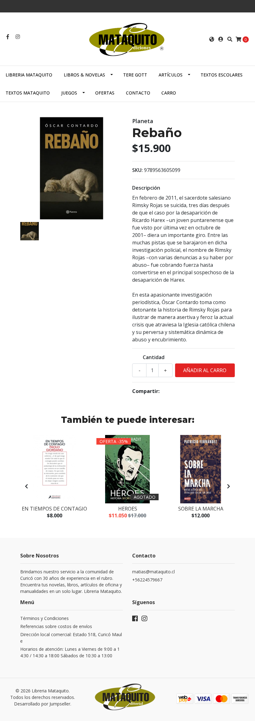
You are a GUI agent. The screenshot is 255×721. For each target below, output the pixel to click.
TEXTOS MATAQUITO (28, 93)
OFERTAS (104, 93)
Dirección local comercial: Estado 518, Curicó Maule (71, 637)
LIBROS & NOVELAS (84, 75)
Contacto (138, 93)
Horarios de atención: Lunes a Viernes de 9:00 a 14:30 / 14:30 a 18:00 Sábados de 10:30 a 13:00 (70, 652)
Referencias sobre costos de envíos (56, 626)
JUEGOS (69, 93)
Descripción (146, 187)
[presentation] (26, 486)
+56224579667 (147, 580)
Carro (168, 93)
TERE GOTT (135, 75)
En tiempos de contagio (54, 508)
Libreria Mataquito (29, 75)
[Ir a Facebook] (8, 36)
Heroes (127, 508)
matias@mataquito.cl (153, 572)
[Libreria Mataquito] (127, 38)
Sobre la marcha (200, 508)
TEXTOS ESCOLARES (222, 75)
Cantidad (154, 357)
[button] (212, 39)
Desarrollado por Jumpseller (42, 704)
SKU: (137, 170)
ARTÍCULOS (171, 75)
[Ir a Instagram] (18, 36)
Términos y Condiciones (44, 618)
